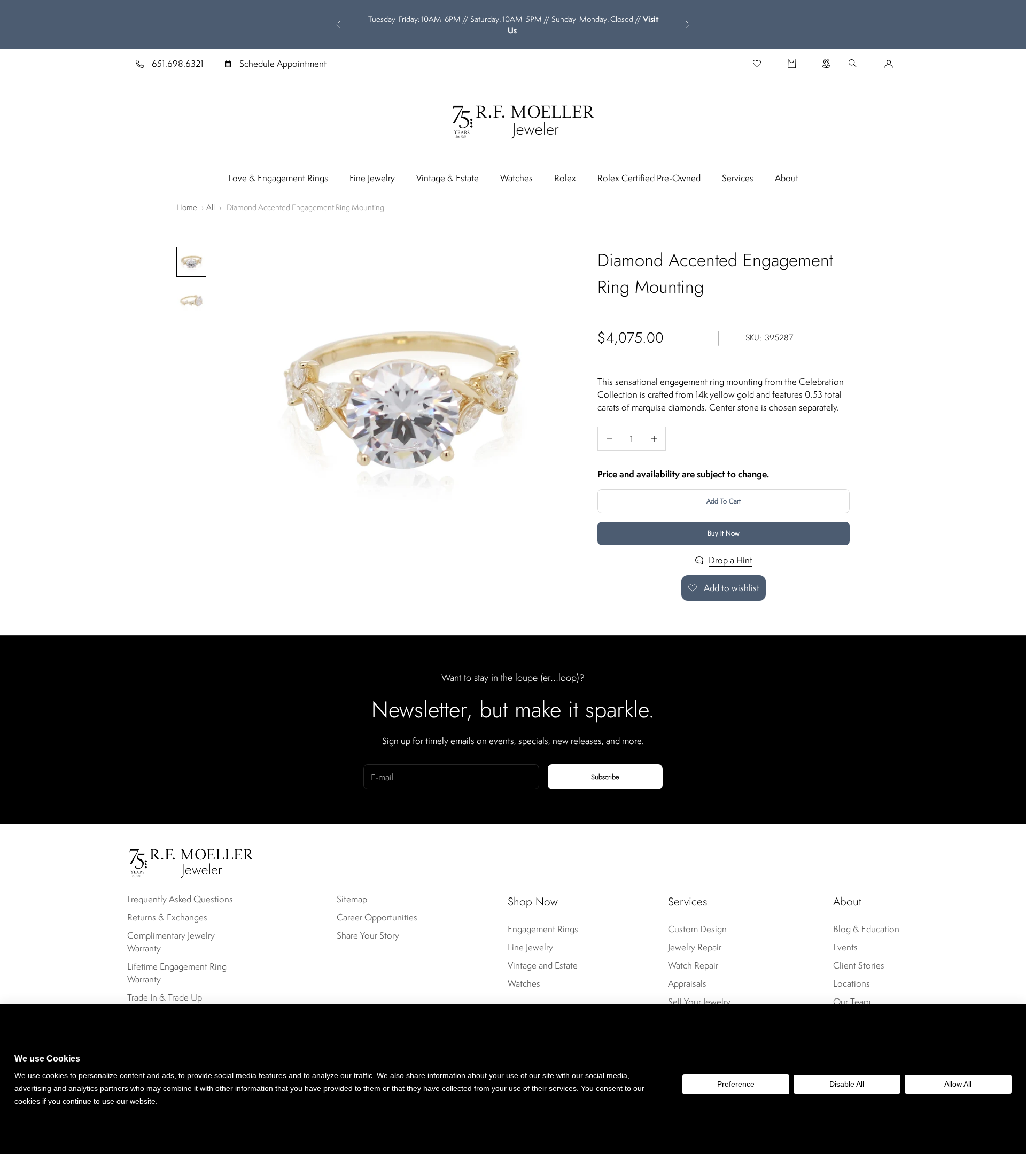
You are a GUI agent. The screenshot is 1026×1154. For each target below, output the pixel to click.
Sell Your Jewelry (699, 1002)
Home (186, 207)
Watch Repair (693, 965)
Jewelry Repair (694, 947)
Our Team (851, 1002)
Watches (516, 178)
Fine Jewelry (372, 178)
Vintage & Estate (447, 178)
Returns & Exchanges (167, 917)
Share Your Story (368, 935)
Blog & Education (866, 929)
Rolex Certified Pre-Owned (649, 178)
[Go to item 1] (191, 262)
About (786, 178)
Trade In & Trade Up (164, 997)
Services (737, 178)
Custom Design (697, 929)
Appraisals (687, 983)
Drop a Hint (730, 560)
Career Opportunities (377, 917)
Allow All (957, 1084)
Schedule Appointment (283, 63)
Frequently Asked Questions (180, 899)
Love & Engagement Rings (278, 178)
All (210, 207)
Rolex (565, 178)
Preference (736, 1084)
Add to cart (723, 501)
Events (845, 947)
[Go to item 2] (191, 300)
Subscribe (605, 777)
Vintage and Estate (543, 965)
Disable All (846, 1084)
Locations (851, 983)
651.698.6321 (178, 63)
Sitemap (352, 899)
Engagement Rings (543, 929)
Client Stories (858, 965)
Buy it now (724, 533)
